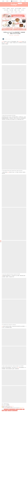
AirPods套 (9, 410)
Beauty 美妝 (4, 8)
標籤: (3, 409)
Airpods (3, 41)
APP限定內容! (8, 8)
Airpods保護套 (20, 41)
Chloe (8, 172)
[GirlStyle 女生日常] (14, 4)
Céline (17, 409)
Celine (18, 367)
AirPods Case (15, 410)
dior (3, 410)
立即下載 (22, 407)
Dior (2, 326)
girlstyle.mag (12, 406)
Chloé (6, 410)
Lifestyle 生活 (23, 8)
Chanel (6, 42)
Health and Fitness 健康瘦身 (18, 8)
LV (23, 409)
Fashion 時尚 (12, 8)
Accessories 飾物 (16, 35)
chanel (21, 409)
